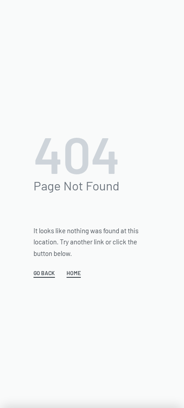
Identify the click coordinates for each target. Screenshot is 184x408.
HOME (74, 273)
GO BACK (44, 273)
